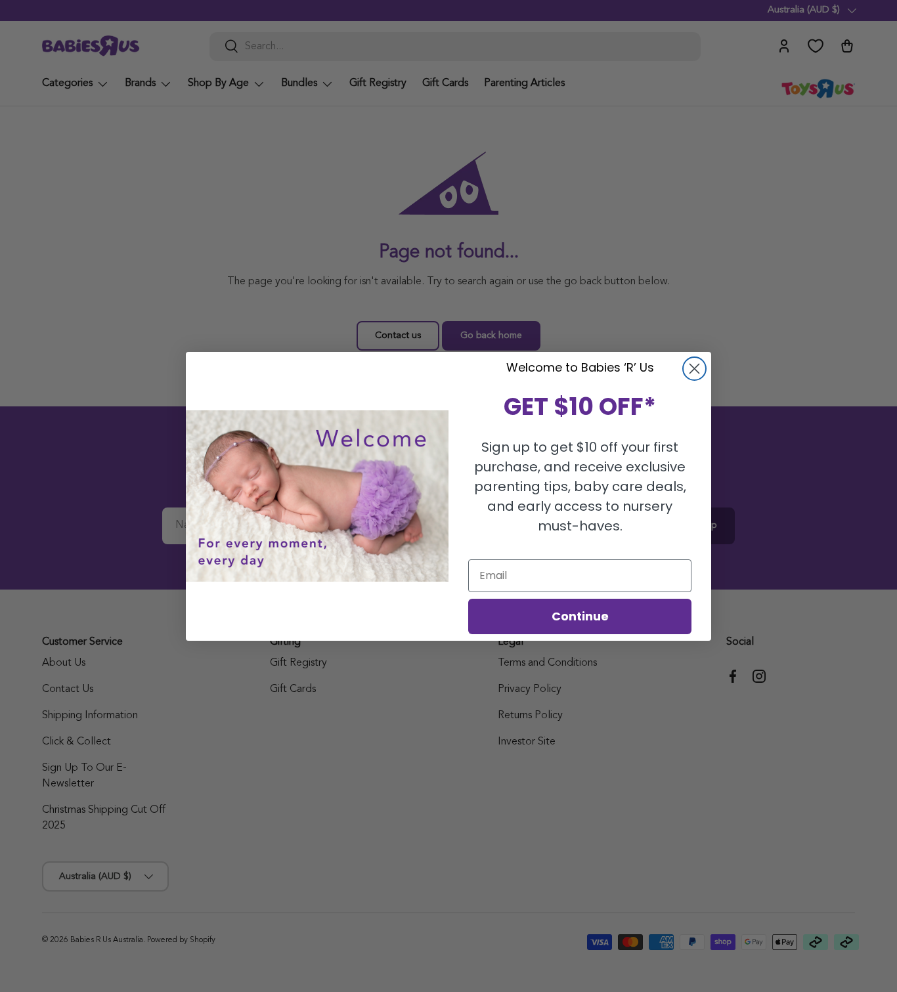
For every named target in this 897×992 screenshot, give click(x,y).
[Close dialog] (694, 368)
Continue (580, 616)
